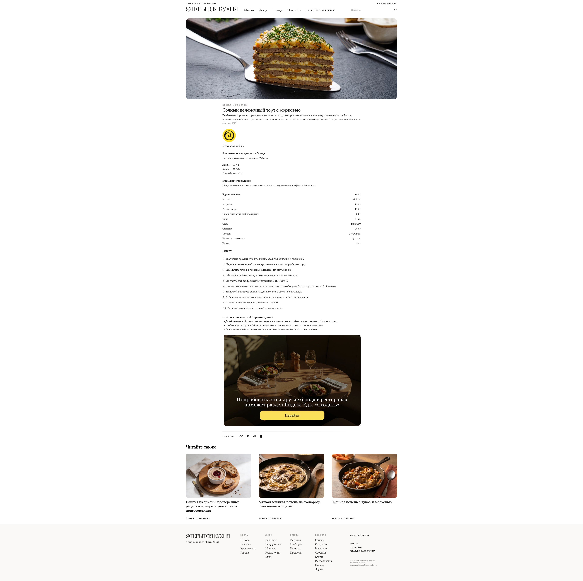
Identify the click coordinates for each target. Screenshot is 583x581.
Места (249, 10)
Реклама (354, 544)
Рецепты (241, 105)
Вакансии (321, 548)
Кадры (319, 557)
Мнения (270, 548)
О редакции (355, 547)
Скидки (319, 540)
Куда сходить (248, 548)
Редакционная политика (362, 551)
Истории (245, 544)
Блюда (277, 10)
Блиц (268, 557)
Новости (294, 10)
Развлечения (272, 553)
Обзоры (245, 540)
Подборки (204, 518)
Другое (319, 569)
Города (244, 553)
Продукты (296, 553)
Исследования (323, 561)
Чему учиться (273, 544)
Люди (263, 10)
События (320, 553)
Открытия (321, 544)
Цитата (319, 565)
